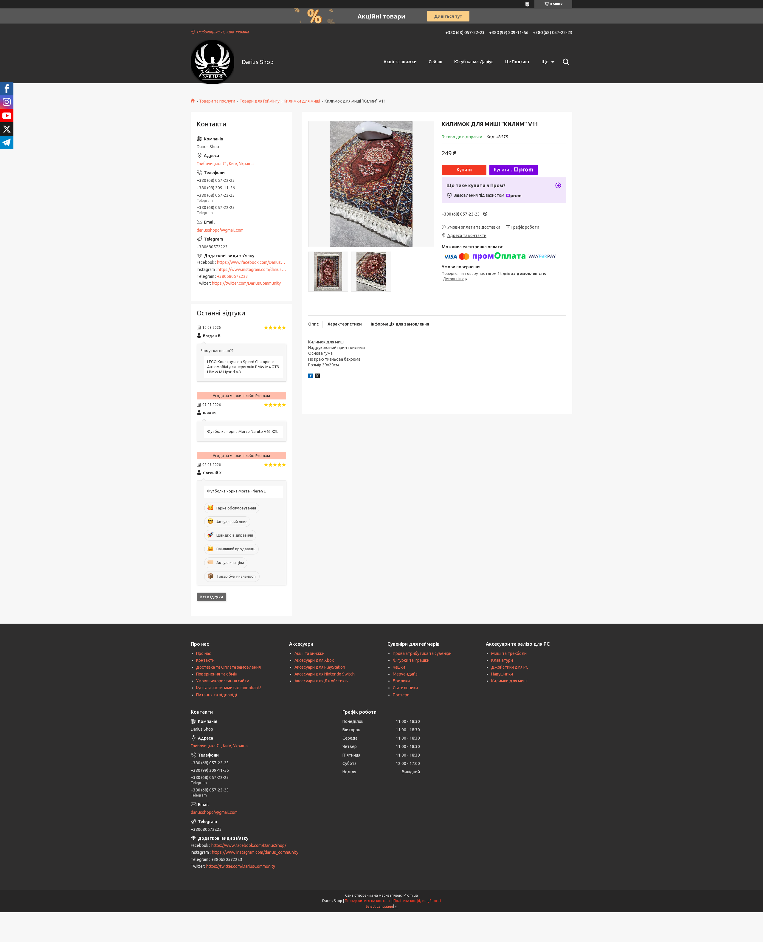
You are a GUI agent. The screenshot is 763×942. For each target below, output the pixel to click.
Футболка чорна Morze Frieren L (236, 491)
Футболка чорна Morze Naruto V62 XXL (242, 431)
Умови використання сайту (222, 680)
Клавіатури (502, 660)
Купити (464, 169)
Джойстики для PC (509, 667)
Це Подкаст (517, 61)
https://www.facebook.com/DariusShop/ (254, 262)
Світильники (405, 687)
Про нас (203, 653)
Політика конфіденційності (417, 901)
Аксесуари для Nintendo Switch (324, 674)
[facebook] (310, 376)
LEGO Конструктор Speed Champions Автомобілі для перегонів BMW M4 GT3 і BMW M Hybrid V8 (243, 367)
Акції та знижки (400, 61)
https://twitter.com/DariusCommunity (246, 283)
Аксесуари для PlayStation (319, 667)
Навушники (502, 674)
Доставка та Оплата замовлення (228, 667)
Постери (401, 694)
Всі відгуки (211, 597)
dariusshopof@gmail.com (220, 230)
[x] (317, 376)
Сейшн (435, 61)
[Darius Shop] (212, 62)
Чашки (399, 667)
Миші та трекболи (509, 653)
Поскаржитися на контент (368, 901)
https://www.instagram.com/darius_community (261, 269)
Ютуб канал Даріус (473, 61)
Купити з (503, 169)
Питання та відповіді (216, 694)
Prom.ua (411, 895)
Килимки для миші (302, 101)
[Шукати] (564, 62)
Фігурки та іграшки (411, 660)
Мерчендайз (405, 674)
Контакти (205, 660)
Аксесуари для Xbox (314, 660)
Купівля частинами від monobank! (228, 687)
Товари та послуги (217, 101)
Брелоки (401, 680)
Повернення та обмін (216, 674)
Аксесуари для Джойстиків (321, 680)
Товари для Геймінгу (260, 101)
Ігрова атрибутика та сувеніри (422, 653)
